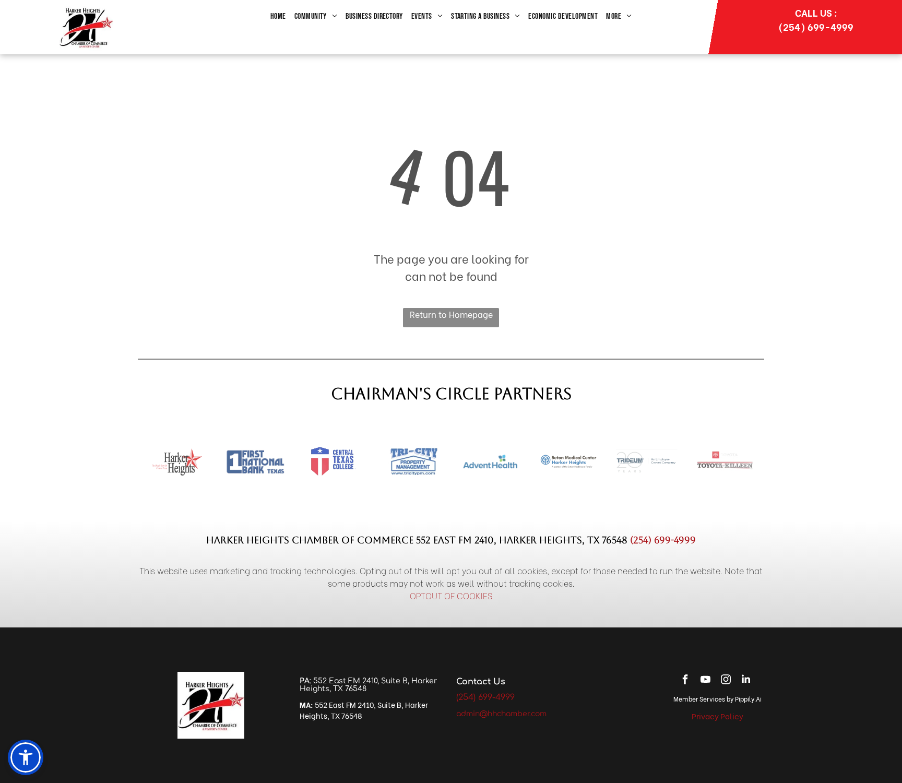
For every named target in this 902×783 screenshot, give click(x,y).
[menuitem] (278, 17)
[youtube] (705, 680)
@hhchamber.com (513, 714)
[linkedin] (746, 680)
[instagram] (725, 680)
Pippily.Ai (748, 698)
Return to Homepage (451, 314)
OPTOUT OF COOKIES (451, 595)
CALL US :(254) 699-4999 (815, 19)
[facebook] (685, 680)
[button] (25, 757)
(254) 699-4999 (663, 540)
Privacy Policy (717, 715)
